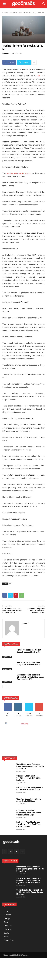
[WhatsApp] (21, 595)
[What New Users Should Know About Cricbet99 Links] (8, 802)
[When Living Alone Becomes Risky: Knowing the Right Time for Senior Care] (8, 767)
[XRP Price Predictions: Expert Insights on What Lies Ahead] (8, 665)
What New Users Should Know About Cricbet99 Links (28, 800)
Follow (18, 704)
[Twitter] (10, 595)
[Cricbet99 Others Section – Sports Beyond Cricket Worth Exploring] (8, 779)
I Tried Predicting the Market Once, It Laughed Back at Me (29, 651)
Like (7, 704)
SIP (10, 584)
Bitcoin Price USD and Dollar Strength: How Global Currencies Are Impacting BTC (30, 677)
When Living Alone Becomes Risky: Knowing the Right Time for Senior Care (30, 766)
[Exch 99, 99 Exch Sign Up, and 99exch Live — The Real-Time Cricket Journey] (8, 825)
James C (7, 53)
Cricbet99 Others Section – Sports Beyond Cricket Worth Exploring (28, 778)
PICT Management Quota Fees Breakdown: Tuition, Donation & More (12, 610)
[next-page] (7, 686)
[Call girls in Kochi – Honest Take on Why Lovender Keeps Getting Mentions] (8, 893)
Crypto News (12, 12)
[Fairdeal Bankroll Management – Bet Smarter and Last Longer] (8, 790)
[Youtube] (22, 851)
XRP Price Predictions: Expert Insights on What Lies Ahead (29, 663)
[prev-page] (3, 686)
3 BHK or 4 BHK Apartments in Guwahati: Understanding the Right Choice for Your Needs (28, 880)
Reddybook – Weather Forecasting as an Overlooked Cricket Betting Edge (28, 812)
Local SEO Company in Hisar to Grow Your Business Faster (36, 610)
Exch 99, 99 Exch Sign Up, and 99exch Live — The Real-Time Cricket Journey (28, 824)
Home (4, 12)
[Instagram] (10, 851)
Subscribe (39, 704)
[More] (34, 62)
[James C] (12, 628)
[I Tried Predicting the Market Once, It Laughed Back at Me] (8, 653)
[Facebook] (4, 595)
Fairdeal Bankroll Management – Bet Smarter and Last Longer (29, 788)
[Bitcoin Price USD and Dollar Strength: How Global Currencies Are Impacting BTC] (8, 678)
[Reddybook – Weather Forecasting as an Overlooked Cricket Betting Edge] (8, 814)
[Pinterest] (15, 595)
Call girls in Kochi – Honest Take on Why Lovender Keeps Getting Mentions (29, 892)
